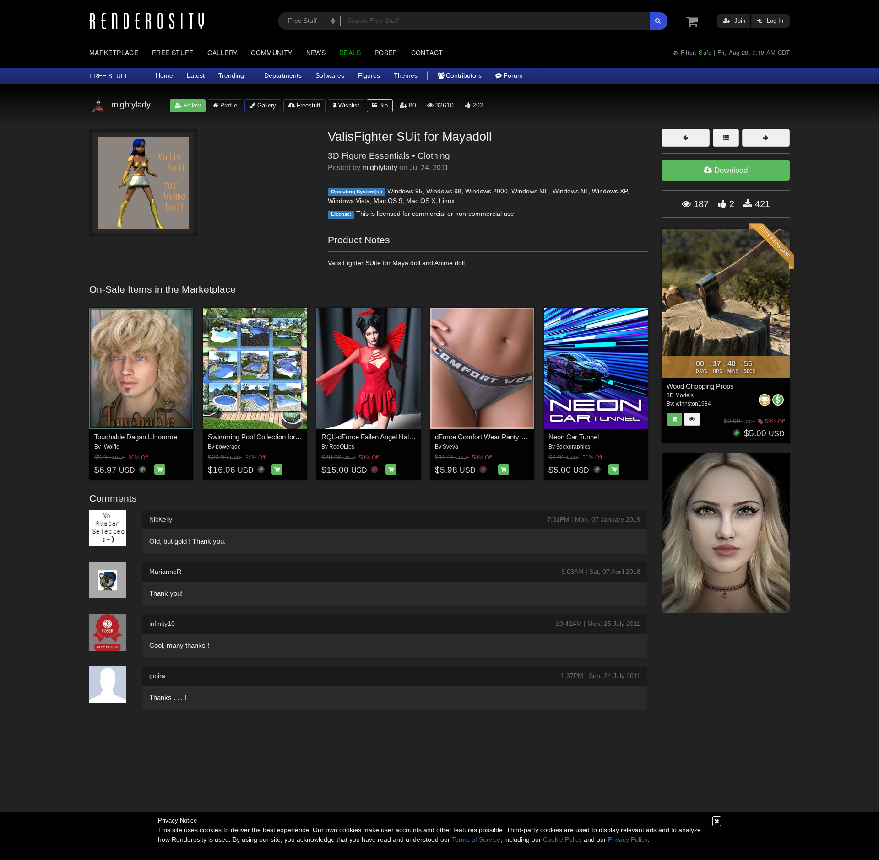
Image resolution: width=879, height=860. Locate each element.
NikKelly (160, 519)
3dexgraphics (573, 446)
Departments (283, 75)
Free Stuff (173, 52)
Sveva (450, 446)
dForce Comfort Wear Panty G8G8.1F (492, 437)
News (316, 52)
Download (730, 170)
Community (271, 52)
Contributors (463, 75)
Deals (350, 52)
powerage (228, 446)
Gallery (222, 52)
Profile (227, 105)
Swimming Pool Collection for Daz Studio (269, 437)
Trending (231, 75)
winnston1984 (693, 404)
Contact (427, 52)
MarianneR (165, 571)
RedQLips (341, 446)
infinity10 (162, 623)
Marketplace (113, 52)
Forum (512, 75)
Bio (382, 105)
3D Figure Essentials (369, 155)
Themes (406, 75)
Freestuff (307, 105)
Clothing (434, 155)
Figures (369, 75)
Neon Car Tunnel (573, 437)
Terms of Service (476, 839)
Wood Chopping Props (700, 386)
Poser (385, 52)
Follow (191, 105)
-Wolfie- (111, 446)
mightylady (379, 167)
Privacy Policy (627, 839)
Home (164, 75)
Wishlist (347, 105)
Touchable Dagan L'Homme (135, 437)
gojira (157, 675)
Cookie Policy (562, 839)
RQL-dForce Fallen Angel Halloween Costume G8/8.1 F (404, 437)
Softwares (329, 75)
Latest (196, 75)
